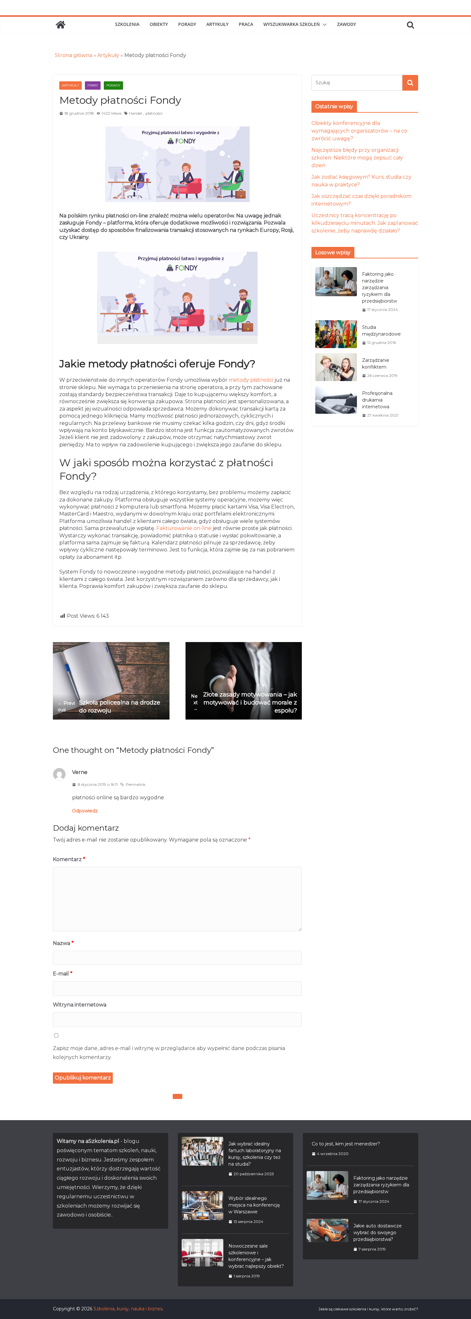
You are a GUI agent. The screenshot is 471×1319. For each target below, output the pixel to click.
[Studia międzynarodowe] (336, 334)
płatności (153, 113)
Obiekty (159, 24)
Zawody (346, 24)
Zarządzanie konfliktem (375, 363)
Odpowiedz (85, 811)
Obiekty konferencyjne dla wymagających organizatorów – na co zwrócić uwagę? (359, 131)
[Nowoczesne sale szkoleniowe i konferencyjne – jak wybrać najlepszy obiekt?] (202, 1261)
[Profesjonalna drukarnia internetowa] (336, 404)
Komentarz (69, 859)
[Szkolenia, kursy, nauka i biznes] (60, 24)
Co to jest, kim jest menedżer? (346, 1144)
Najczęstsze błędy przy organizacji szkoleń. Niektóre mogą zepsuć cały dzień (357, 157)
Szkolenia (127, 24)
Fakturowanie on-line (183, 528)
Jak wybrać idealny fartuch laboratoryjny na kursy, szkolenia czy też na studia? (254, 1154)
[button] (323, 24)
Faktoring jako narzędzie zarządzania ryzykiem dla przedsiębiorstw (379, 287)
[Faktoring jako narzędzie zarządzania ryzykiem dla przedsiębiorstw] (336, 291)
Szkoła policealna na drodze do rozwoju (109, 706)
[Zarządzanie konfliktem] (336, 367)
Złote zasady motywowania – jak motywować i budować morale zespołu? (244, 702)
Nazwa (63, 943)
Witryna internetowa (79, 1005)
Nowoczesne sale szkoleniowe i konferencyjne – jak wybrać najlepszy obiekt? (256, 1256)
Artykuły (217, 24)
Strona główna (73, 55)
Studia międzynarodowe (381, 330)
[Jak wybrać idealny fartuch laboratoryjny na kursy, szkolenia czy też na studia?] (202, 1159)
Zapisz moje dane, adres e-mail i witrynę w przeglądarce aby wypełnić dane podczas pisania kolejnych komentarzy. (169, 1053)
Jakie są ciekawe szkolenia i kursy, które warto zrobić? (368, 1309)
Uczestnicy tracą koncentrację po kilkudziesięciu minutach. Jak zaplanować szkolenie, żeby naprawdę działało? (364, 223)
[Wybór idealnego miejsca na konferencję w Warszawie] (202, 1209)
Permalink (135, 784)
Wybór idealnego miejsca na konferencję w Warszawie (254, 1205)
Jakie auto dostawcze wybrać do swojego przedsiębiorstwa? (377, 1232)
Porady (187, 24)
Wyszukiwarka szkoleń (291, 24)
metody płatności (251, 380)
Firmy (92, 85)
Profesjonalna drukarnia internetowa (377, 400)
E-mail (62, 974)
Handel (135, 113)
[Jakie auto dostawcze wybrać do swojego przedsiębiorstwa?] (327, 1237)
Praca (246, 24)
